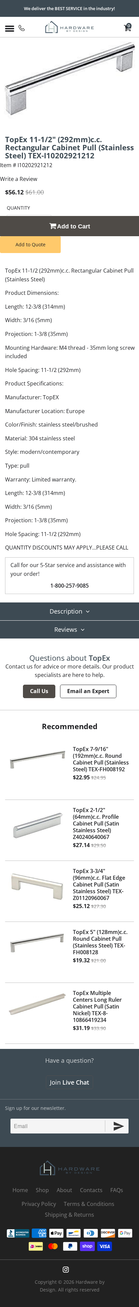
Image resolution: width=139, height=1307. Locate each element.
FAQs (116, 1190)
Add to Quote (31, 244)
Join (69, 1082)
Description (66, 611)
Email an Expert (88, 691)
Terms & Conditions (89, 1204)
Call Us (39, 691)
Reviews (65, 629)
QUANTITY (18, 208)
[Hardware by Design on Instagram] (66, 1270)
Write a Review (18, 179)
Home (20, 1190)
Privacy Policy (39, 1204)
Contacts (91, 1190)
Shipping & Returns (69, 1214)
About (64, 1190)
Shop (42, 1190)
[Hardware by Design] (69, 27)
